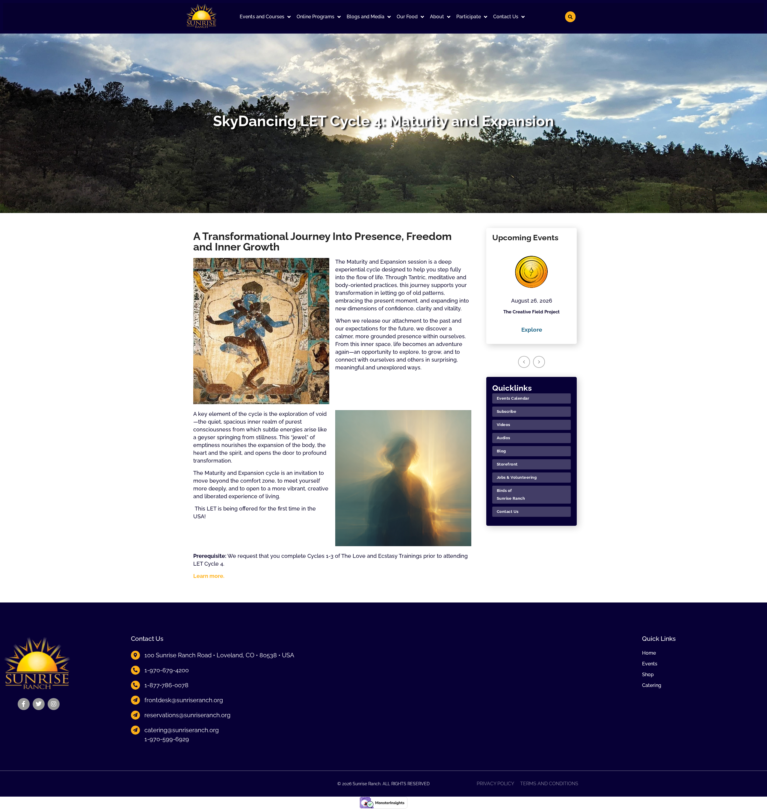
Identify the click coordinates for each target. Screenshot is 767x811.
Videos (503, 424)
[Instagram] (54, 704)
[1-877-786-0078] (135, 685)
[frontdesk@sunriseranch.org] (135, 700)
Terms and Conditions (549, 783)
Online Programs (315, 16)
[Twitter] (39, 704)
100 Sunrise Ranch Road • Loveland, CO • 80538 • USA (219, 655)
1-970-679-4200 (166, 670)
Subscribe (507, 411)
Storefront (507, 464)
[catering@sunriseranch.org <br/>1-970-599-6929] (135, 730)
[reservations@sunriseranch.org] (135, 715)
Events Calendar (513, 398)
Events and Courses (262, 16)
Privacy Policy (495, 783)
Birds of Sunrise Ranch (511, 494)
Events (649, 664)
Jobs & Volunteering (517, 477)
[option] (531, 290)
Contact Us (505, 16)
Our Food (407, 16)
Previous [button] (524, 362)
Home (649, 653)
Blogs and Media (365, 16)
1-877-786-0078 (166, 685)
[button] (265, 17)
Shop (648, 674)
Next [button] (539, 362)
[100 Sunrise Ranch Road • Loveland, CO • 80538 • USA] (135, 655)
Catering (651, 685)
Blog (501, 451)
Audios (503, 438)
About (437, 16)
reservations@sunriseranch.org (187, 715)
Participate (468, 16)
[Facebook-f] (24, 704)
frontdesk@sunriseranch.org (183, 700)
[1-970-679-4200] (135, 670)
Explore (531, 329)
